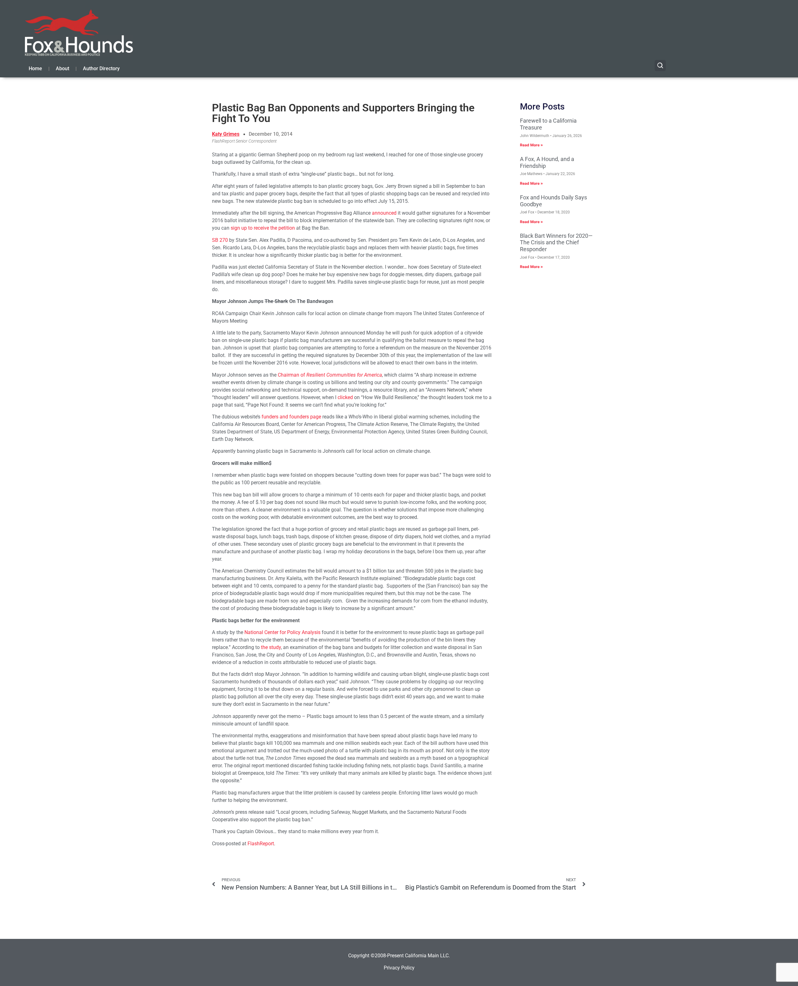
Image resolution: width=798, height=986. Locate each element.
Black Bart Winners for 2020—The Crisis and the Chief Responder (556, 242)
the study (271, 647)
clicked (345, 397)
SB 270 (220, 240)
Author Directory (101, 68)
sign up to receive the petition (263, 228)
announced (384, 213)
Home (35, 68)
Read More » (531, 145)
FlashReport (261, 844)
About (62, 68)
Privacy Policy (399, 968)
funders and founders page (291, 417)
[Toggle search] (660, 65)
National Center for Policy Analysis (282, 632)
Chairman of (330, 375)
